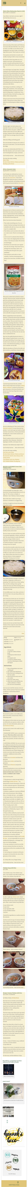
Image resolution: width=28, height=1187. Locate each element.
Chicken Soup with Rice (9, 868)
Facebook (13, 757)
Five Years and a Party (8, 452)
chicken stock (15, 897)
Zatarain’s (20, 183)
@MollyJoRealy (15, 998)
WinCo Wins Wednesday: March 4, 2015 (14, 11)
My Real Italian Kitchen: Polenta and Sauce (13, 162)
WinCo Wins (6, 160)
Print (23, 633)
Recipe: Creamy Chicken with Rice (12, 993)
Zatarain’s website (7, 428)
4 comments (12, 994)
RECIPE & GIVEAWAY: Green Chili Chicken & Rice (12, 467)
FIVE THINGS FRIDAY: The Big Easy (11, 461)
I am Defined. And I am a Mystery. (11, 459)
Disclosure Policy (9, 725)
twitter (12, 761)
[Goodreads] (17, 1182)
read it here (12, 177)
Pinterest (13, 764)
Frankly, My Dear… (13, 781)
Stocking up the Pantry (8, 163)
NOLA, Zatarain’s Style (9, 169)
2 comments (12, 12)
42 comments (12, 469)
